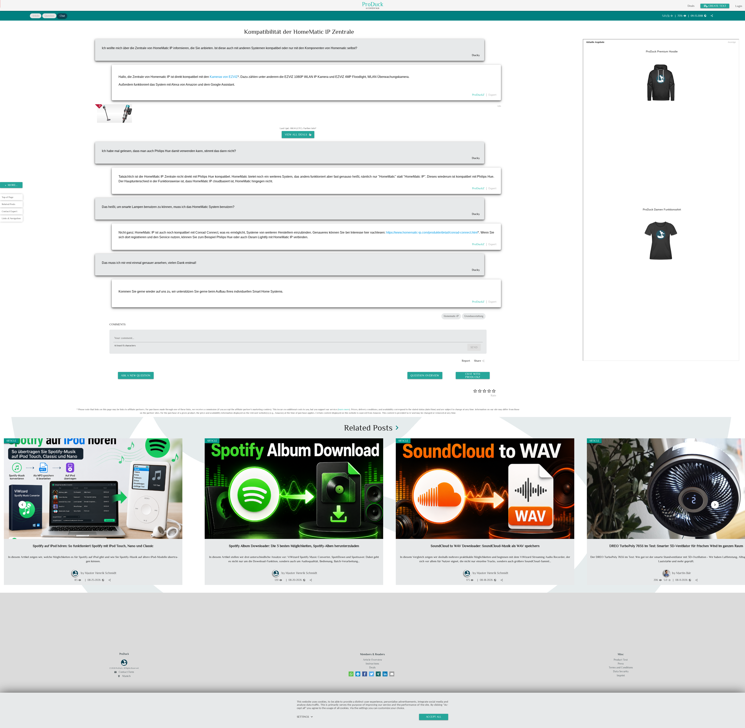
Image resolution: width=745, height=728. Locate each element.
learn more (343, 409)
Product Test (621, 659)
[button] (351, 674)
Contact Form (124, 672)
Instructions (372, 663)
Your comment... (124, 338)
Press (621, 663)
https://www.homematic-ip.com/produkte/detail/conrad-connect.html (432, 232)
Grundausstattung (473, 316)
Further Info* (309, 128)
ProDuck (372, 4)
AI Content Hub (372, 8)
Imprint (621, 675)
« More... (11, 185)
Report (466, 360)
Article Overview (372, 659)
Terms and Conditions (621, 667)
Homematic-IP (451, 316)
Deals (691, 5)
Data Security (621, 671)
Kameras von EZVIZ (224, 76)
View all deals (297, 134)
